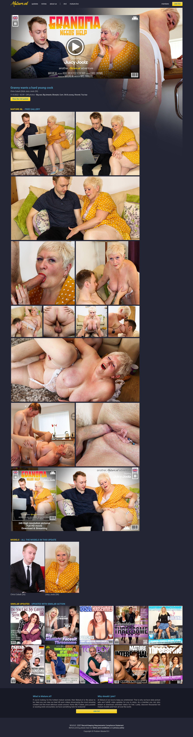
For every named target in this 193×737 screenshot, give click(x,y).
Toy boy (84, 95)
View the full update (20, 99)
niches (43, 4)
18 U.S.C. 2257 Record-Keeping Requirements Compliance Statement (96, 725)
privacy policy (118, 728)
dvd (65, 4)
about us (53, 4)
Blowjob (55, 95)
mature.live (74, 4)
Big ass (39, 95)
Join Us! (177, 4)
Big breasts (47, 95)
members (165, 4)
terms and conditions (101, 728)
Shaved (77, 95)
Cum (61, 95)
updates (35, 4)
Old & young (69, 95)
